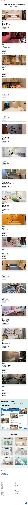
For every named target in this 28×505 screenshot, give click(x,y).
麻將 (15, 483)
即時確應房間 (4, 27)
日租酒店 (3, 210)
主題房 (3, 324)
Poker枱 (16, 481)
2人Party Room (16, 485)
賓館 (1, 483)
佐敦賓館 (2, 487)
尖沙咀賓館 (2, 486)
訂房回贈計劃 (2, 492)
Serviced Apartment (3, 496)
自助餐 (1, 498)
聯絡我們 (2, 493)
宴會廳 (1, 500)
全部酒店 (2, 484)
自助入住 (2, 482)
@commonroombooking (5, 474)
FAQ (1, 491)
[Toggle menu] (26, 1)
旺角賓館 (2, 485)
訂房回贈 (8, 27)
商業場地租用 (2, 495)
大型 (15, 486)
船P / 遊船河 (2, 497)
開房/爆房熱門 (2, 480)
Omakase (2, 499)
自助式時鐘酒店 (4, 28)
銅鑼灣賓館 (2, 488)
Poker (15, 480)
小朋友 (15, 482)
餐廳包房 (2, 494)
